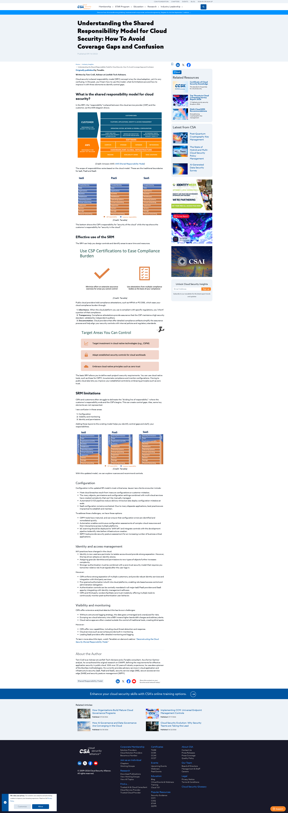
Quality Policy (188, 758)
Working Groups (127, 766)
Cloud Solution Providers (131, 753)
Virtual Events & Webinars (162, 782)
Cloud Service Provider (130, 790)
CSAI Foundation (161, 1)
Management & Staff (191, 769)
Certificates (157, 746)
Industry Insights (87, 64)
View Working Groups (130, 776)
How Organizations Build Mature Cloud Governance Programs (112, 712)
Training (154, 785)
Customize (22, 806)
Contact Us (187, 750)
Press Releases (188, 753)
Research (125, 770)
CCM (153, 798)
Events (185, 1)
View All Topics (127, 779)
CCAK (153, 755)
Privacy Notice (188, 779)
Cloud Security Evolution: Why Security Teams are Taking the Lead (181, 724)
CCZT (153, 758)
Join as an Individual (130, 760)
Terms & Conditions (190, 782)
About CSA (187, 746)
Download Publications (130, 774)
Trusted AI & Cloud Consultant (133, 787)
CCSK (153, 753)
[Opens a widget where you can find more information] (278, 809)
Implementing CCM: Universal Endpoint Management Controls (181, 712)
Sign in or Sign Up (205, 1)
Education (156, 776)
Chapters (175, 1)
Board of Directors (190, 766)
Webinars (155, 769)
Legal (184, 776)
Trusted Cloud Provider (130, 792)
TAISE (153, 750)
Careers (185, 771)
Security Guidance (159, 795)
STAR (153, 803)
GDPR (153, 806)
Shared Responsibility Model (90, 681)
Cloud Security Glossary (194, 786)
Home (78, 64)
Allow (40, 806)
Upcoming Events (159, 766)
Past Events (156, 771)
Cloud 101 (155, 787)
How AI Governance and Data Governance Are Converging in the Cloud (114, 724)
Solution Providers (128, 750)
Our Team (187, 762)
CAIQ (153, 800)
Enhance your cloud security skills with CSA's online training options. (138, 694)
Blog (193, 1)
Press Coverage (189, 755)
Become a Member (128, 755)
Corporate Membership (132, 746)
